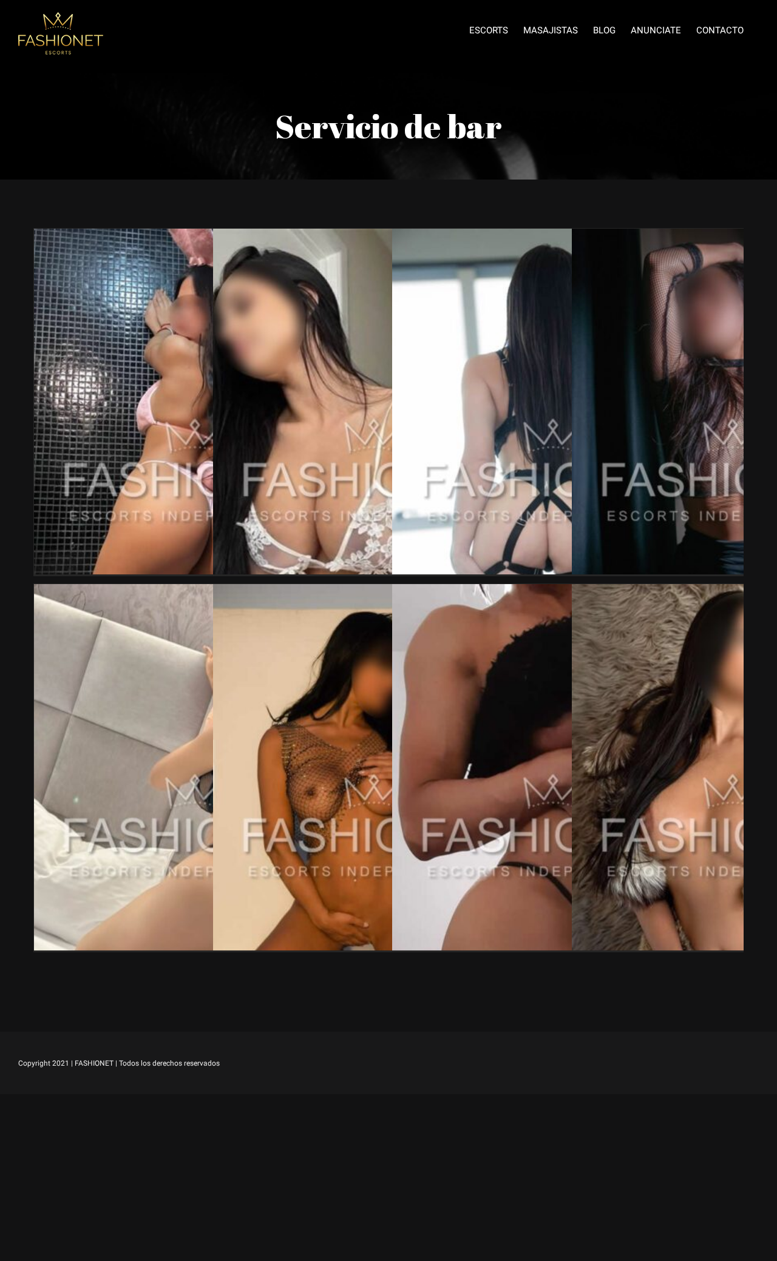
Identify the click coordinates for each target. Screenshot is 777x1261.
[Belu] (554, 593)
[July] (196, 593)
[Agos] (375, 237)
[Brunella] (554, 237)
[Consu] (375, 593)
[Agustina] (196, 237)
